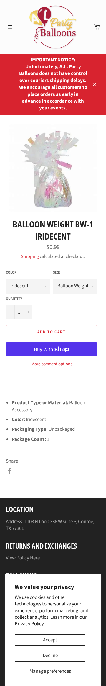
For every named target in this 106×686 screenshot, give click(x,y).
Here (35, 557)
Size (56, 272)
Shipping (30, 256)
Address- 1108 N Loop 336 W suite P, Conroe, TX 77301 (50, 525)
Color (11, 272)
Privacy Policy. (30, 623)
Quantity (14, 299)
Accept (50, 640)
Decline (50, 655)
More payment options (51, 364)
